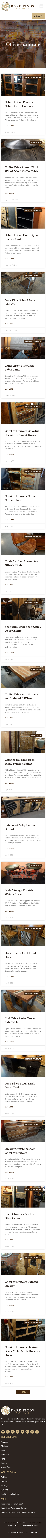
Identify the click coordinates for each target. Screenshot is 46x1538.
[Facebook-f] (3, 1432)
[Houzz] (32, 1432)
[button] (41, 6)
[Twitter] (22, 1432)
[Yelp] (37, 1432)
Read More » (9, 125)
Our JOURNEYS (9, 1437)
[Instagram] (13, 1432)
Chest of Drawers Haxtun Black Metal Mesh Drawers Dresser (22, 1351)
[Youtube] (17, 1432)
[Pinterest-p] (8, 1432)
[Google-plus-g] (27, 1432)
